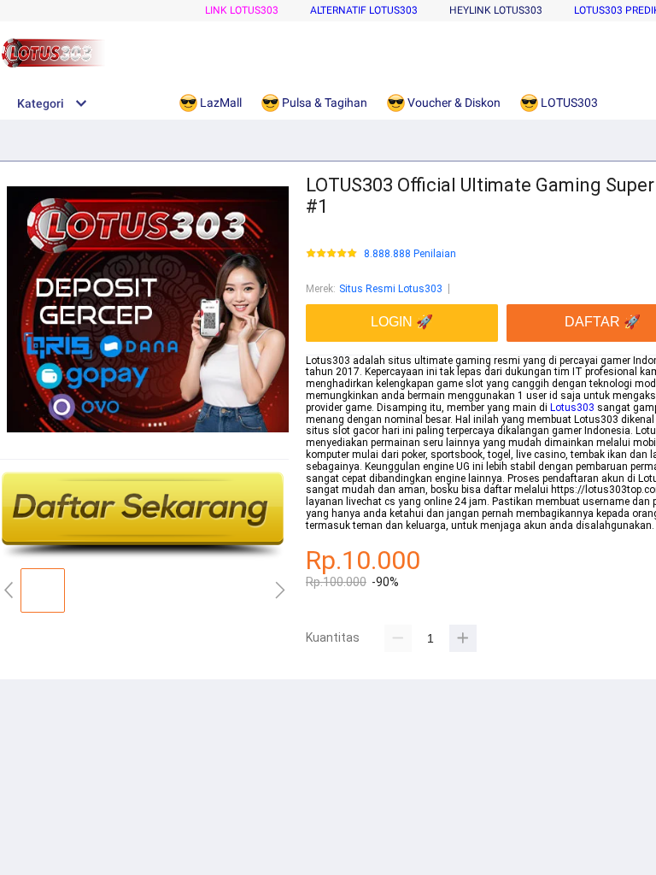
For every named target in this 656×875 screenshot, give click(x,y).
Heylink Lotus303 (495, 10)
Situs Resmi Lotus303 (390, 289)
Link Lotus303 (241, 10)
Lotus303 (572, 408)
